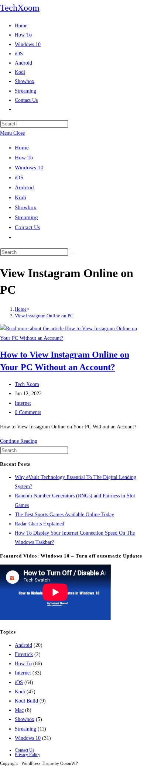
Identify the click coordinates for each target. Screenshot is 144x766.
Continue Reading (18, 441)
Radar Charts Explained (39, 524)
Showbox (26, 207)
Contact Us (27, 227)
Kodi (20, 197)
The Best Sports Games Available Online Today (64, 514)
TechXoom (20, 8)
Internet (23, 403)
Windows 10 (29, 167)
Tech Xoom (27, 384)
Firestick (24, 654)
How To (24, 158)
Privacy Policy (27, 754)
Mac (19, 710)
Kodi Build (26, 701)
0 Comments (28, 412)
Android (24, 187)
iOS (19, 177)
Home (22, 148)
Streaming (26, 217)
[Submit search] (72, 254)
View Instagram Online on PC (44, 315)
